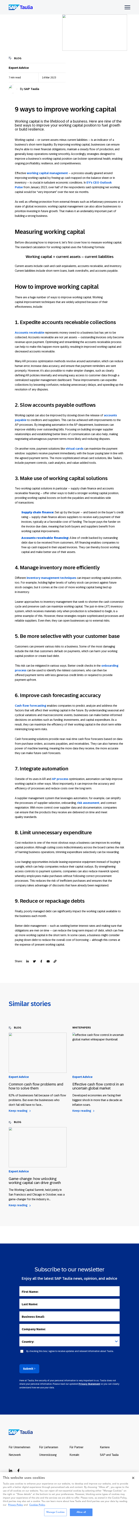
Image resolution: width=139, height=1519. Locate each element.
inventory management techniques (51, 577)
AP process (60, 778)
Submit (28, 1368)
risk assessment (88, 802)
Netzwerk (15, 1454)
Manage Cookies (55, 1512)
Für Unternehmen (19, 1447)
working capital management (47, 173)
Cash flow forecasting (30, 705)
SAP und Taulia (109, 1454)
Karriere (105, 1447)
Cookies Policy (37, 1505)
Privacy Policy (15, 1505)
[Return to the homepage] (18, 1431)
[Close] (133, 1478)
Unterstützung (47, 1454)
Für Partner (76, 1447)
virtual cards (74, 448)
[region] (69, 1495)
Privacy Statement (89, 1384)
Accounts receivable (29, 332)
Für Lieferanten (48, 1447)
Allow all (81, 1512)
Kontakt (74, 1454)
